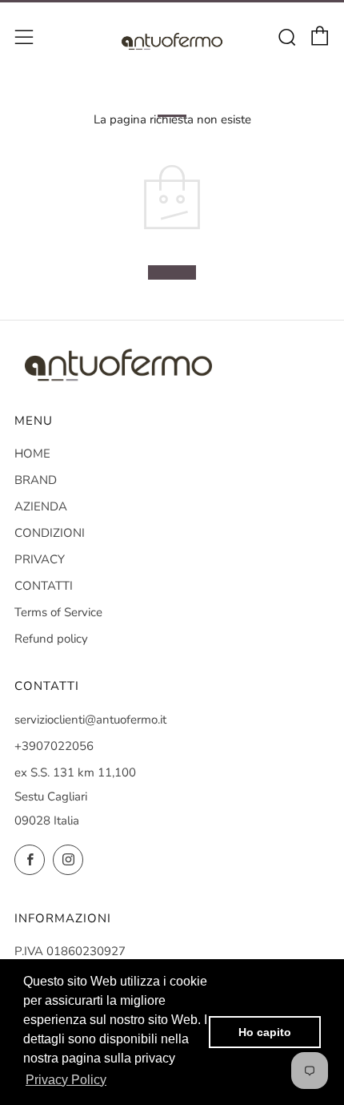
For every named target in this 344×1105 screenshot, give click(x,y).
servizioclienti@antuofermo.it (90, 720)
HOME (32, 454)
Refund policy (51, 639)
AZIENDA (40, 506)
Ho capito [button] (264, 1032)
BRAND (35, 480)
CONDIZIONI (49, 533)
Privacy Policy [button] (66, 1080)
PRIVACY (39, 559)
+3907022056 (54, 746)
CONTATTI (43, 586)
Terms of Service (58, 612)
